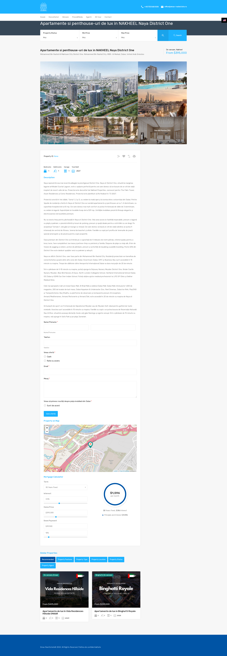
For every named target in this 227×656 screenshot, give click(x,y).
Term (46, 482)
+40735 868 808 (151, 7)
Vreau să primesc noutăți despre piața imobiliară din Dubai (68, 401)
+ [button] (47, 427)
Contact (108, 17)
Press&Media (77, 17)
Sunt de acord (53, 405)
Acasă (42, 17)
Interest (47, 493)
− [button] (47, 431)
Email (46, 366)
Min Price (86, 33)
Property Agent (48, 566)
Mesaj (47, 379)
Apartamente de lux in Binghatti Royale (115, 611)
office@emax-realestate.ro (175, 7)
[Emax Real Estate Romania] (43, 10)
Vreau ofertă (49, 352)
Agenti (89, 17)
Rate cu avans (53, 361)
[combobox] (59, 38)
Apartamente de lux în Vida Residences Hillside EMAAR (63, 612)
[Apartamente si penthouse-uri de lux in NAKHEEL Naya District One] (90, 445)
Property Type (81, 559)
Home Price (49, 507)
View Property (64, 600)
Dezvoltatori (54, 17)
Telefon (47, 337)
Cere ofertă (50, 414)
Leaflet (116, 471)
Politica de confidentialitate (89, 647)
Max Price (125, 33)
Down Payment (50, 521)
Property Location (99, 559)
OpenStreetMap (124, 471)
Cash (49, 357)
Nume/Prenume (51, 322)
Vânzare (65, 17)
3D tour (98, 17)
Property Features (65, 559)
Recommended (48, 559)
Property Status (50, 33)
